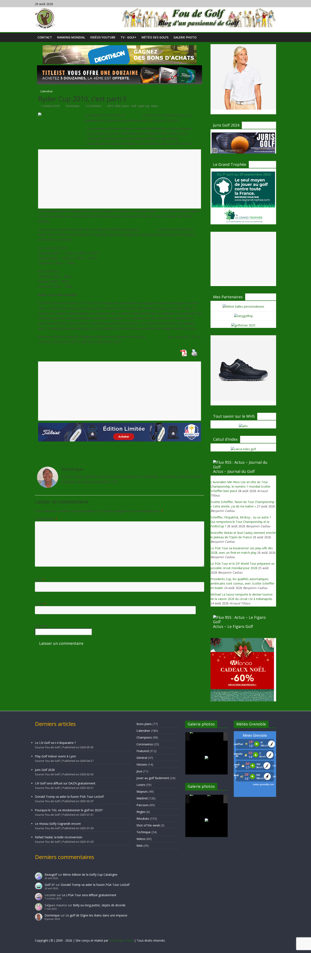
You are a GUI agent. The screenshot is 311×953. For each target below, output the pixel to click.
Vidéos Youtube (103, 37)
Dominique (73, 106)
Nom (39, 580)
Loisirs (140, 785)
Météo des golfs (155, 37)
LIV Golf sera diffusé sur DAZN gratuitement (65, 783)
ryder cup (144, 106)
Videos (141, 839)
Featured (142, 751)
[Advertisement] (119, 182)
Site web (41, 626)
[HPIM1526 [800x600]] (215, 799)
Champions (144, 737)
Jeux (139, 771)
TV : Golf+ (128, 37)
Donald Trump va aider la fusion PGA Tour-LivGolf (69, 797)
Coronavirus (144, 744)
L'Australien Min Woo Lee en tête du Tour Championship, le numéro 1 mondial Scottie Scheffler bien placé (240, 486)
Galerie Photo (185, 37)
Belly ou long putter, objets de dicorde (99, 905)
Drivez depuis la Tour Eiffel (62, 455)
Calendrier (46, 91)
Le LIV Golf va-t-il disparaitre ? (55, 743)
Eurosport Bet (156, 336)
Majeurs (142, 791)
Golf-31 (50, 885)
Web (139, 846)
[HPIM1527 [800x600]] (198, 799)
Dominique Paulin (121, 940)
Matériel (142, 798)
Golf (133, 106)
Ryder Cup (133, 115)
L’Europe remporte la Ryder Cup (172, 455)
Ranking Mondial (71, 37)
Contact (44, 37)
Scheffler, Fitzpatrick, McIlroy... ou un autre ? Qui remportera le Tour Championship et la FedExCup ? (241, 521)
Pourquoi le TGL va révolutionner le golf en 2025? (69, 810)
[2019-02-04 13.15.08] (215, 736)
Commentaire (46, 519)
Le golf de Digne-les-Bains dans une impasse (96, 915)
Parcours (142, 805)
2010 (110, 106)
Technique (143, 832)
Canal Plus (147, 229)
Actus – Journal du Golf (234, 471)
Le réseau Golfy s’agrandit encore (58, 824)
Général (141, 758)
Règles (141, 812)
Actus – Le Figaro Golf (233, 626)
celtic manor (122, 106)
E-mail (40, 603)
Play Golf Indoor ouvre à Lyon (55, 756)
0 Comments (93, 106)
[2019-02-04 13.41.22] (198, 736)
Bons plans (144, 724)
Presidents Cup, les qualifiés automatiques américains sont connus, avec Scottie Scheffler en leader (242, 583)
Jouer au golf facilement (152, 778)
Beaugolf (51, 875)
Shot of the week (148, 825)
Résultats (142, 819)
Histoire (141, 764)
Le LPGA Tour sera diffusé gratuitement (89, 895)
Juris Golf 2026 (45, 770)
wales (154, 106)
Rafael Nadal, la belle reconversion (58, 837)
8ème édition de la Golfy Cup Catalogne (90, 875)
